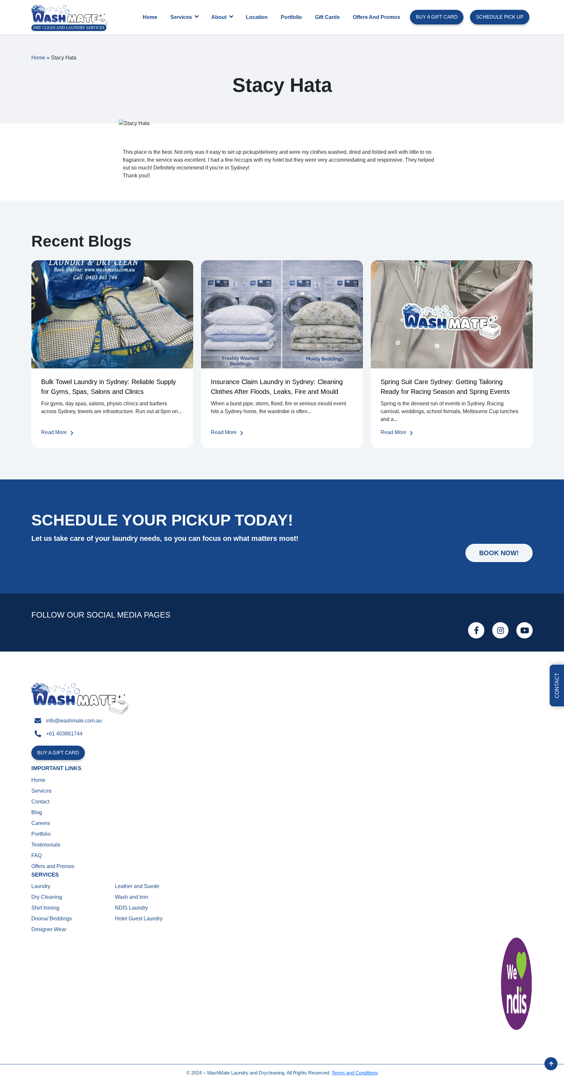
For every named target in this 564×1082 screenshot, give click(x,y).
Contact (40, 801)
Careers (40, 823)
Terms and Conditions (355, 1072)
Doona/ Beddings (51, 918)
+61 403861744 (64, 733)
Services (181, 17)
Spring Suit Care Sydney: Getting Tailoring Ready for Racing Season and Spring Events (445, 386)
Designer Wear (48, 929)
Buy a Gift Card (437, 17)
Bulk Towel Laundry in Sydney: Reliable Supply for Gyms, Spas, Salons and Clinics (108, 386)
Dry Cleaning (46, 897)
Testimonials (45, 845)
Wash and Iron (131, 897)
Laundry (40, 886)
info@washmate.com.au (74, 720)
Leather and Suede (137, 886)
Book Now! (499, 553)
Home (150, 17)
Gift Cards (327, 17)
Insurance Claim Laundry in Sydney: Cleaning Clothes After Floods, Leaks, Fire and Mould (277, 386)
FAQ (36, 855)
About (219, 17)
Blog (36, 812)
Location (257, 17)
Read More (54, 432)
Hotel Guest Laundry (139, 918)
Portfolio (291, 17)
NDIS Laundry (131, 908)
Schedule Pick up (500, 17)
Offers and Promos (376, 17)
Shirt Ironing (45, 908)
